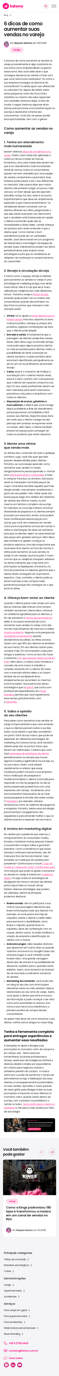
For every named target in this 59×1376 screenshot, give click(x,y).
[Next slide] (52, 1152)
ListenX (29, 687)
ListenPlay (11, 702)
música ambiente (14, 632)
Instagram (12, 801)
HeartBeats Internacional (18, 636)
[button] (46, 6)
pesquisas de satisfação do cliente (29, 753)
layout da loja (40, 294)
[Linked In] (13, 1364)
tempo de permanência (38, 617)
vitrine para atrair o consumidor (27, 475)
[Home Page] (13, 6)
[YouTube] (19, 1364)
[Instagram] (6, 1364)
